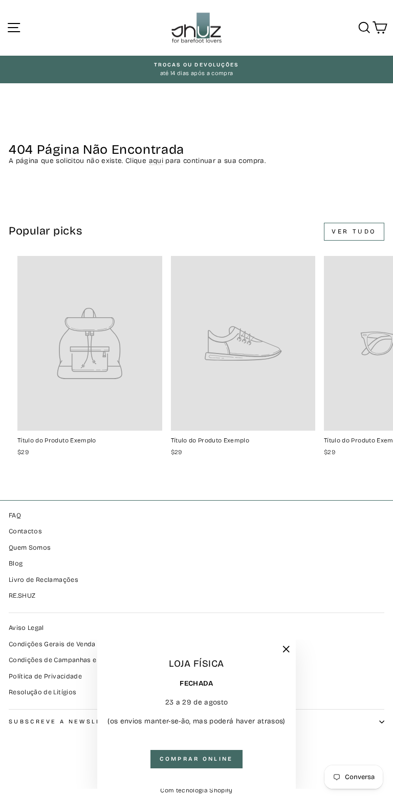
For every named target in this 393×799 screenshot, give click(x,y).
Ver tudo (354, 231)
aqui (156, 160)
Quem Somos (30, 547)
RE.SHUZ (22, 595)
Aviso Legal (26, 627)
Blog (16, 563)
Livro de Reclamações (43, 579)
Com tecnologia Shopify (196, 790)
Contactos (25, 531)
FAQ (15, 515)
